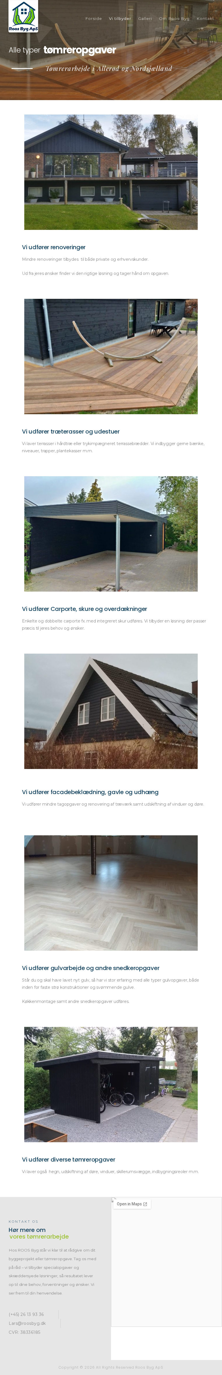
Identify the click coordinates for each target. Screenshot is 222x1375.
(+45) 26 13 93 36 (26, 1314)
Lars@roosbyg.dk (27, 1323)
